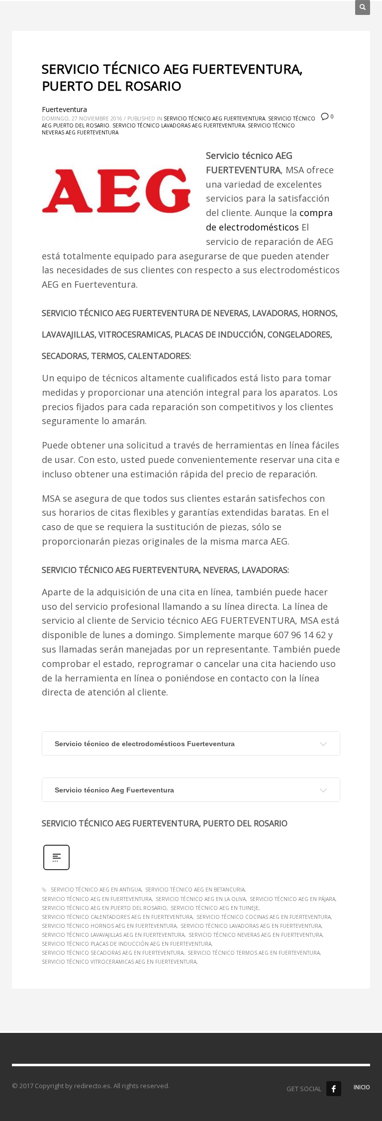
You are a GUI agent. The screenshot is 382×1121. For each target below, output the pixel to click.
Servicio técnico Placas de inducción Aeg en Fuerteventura (126, 943)
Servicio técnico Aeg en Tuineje (215, 907)
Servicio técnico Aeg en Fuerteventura (97, 899)
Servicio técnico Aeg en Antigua (96, 889)
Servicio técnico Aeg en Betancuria (195, 889)
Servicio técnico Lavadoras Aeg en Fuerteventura (251, 925)
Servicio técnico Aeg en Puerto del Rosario (104, 907)
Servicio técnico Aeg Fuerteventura (214, 118)
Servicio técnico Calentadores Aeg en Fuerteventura (117, 916)
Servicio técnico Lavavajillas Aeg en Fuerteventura (113, 934)
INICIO (362, 1087)
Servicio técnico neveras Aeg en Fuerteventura (255, 934)
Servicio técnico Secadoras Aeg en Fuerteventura (113, 952)
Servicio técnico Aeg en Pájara (292, 899)
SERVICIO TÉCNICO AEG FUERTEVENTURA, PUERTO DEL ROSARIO (172, 77)
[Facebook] (333, 1088)
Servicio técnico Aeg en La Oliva (201, 899)
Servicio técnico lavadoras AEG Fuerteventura (178, 125)
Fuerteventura (64, 109)
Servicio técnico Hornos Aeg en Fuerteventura (109, 925)
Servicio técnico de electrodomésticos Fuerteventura (145, 744)
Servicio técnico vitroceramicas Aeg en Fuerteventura (119, 961)
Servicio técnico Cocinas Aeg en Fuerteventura (263, 916)
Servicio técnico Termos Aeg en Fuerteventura (254, 952)
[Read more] (56, 869)
